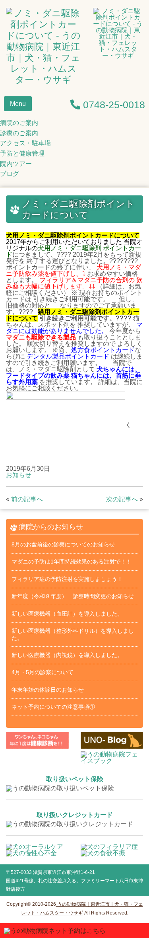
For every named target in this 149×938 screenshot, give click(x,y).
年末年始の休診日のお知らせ (48, 689)
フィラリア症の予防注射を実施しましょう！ (67, 579)
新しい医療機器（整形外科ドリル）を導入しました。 (73, 634)
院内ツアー (16, 163)
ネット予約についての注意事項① (53, 707)
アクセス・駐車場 (25, 143)
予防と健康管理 (22, 153)
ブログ (9, 173)
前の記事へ (27, 499)
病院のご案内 (19, 122)
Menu (18, 103)
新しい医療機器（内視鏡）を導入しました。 (67, 655)
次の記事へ (122, 499)
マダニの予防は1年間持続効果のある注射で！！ (72, 561)
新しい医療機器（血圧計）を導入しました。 (67, 613)
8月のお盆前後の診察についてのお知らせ (63, 544)
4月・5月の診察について (43, 672)
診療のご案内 (19, 133)
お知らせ (18, 475)
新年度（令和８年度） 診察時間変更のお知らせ (73, 596)
